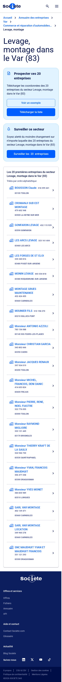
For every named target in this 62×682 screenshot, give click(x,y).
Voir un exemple (31, 102)
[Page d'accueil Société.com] (12, 6)
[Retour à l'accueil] (31, 579)
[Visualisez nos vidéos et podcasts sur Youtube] (41, 660)
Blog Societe (9, 653)
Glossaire (8, 636)
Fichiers (7, 603)
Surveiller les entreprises (31, 153)
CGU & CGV (21, 670)
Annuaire (8, 608)
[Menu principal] (56, 6)
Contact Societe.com (14, 631)
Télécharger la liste (31, 112)
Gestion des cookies (40, 670)
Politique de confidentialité (15, 674)
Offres (6, 598)
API (5, 613)
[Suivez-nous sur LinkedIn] (23, 660)
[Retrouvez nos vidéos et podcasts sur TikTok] (49, 660)
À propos (7, 670)
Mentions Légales (39, 674)
